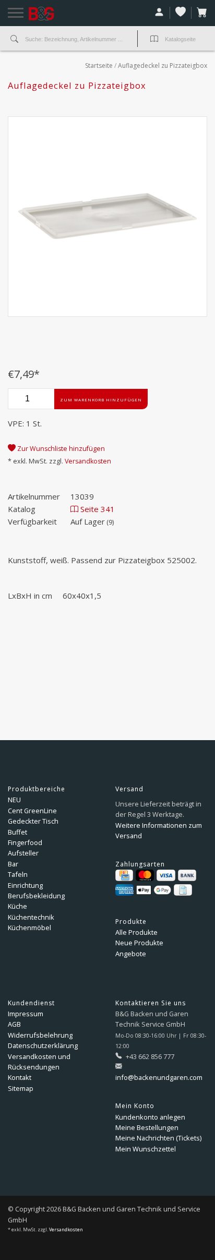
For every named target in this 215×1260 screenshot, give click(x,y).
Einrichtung (25, 885)
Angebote (130, 953)
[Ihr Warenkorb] (199, 13)
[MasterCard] (145, 875)
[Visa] (166, 875)
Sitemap (20, 1088)
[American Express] (124, 890)
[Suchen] (14, 39)
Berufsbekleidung (36, 895)
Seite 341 (96, 509)
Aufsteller (23, 853)
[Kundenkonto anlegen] (159, 13)
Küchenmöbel (29, 927)
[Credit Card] (124, 875)
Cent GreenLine (32, 810)
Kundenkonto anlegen (150, 1117)
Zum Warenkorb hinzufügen (101, 399)
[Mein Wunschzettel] (181, 13)
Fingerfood (25, 842)
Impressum (25, 1013)
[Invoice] (183, 890)
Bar (13, 864)
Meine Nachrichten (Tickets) (158, 1138)
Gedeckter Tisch (33, 821)
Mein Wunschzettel (145, 1149)
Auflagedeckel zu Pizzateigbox (162, 65)
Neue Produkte (139, 942)
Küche (17, 906)
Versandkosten (88, 461)
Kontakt (19, 1077)
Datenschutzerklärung (43, 1045)
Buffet (17, 832)
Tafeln (18, 874)
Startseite (99, 65)
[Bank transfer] (187, 875)
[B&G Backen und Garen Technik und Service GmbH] (54, 13)
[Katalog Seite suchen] (154, 39)
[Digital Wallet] (153, 890)
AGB (14, 1024)
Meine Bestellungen (146, 1127)
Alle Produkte (136, 932)
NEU (14, 799)
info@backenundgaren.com (158, 1077)
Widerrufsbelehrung (40, 1035)
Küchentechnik (31, 917)
